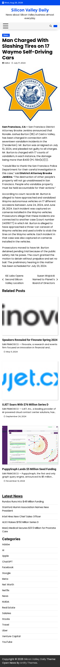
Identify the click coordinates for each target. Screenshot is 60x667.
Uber (5, 630)
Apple (5, 555)
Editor (7, 63)
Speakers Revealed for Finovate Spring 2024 (29, 339)
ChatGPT (7, 561)
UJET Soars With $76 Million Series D (25, 404)
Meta (5, 578)
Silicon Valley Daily (30, 10)
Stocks (6, 619)
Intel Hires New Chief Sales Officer (21, 516)
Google (6, 573)
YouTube (7, 642)
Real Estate (8, 607)
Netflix (5, 590)
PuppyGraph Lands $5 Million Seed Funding (29, 469)
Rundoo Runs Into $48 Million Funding (23, 501)
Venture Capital (11, 636)
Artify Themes (28, 663)
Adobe (6, 544)
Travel (5, 624)
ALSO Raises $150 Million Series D (20, 522)
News (5, 35)
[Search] (50, 26)
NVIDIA (5, 601)
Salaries (6, 613)
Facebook (7, 567)
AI (3, 550)
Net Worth (8, 584)
